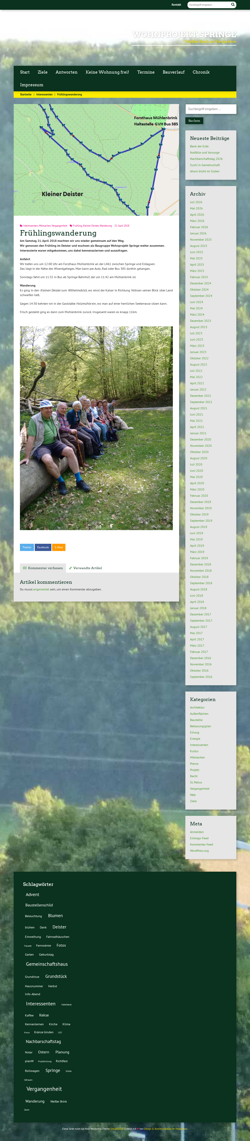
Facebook (43, 547)
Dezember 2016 (200, 658)
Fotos (61, 945)
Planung (62, 1051)
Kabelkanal (66, 1004)
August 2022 (198, 364)
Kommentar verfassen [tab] (45, 568)
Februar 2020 (199, 496)
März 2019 (197, 552)
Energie (195, 738)
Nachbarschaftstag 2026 (206, 159)
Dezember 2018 (200, 564)
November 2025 (201, 239)
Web (193, 795)
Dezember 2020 (200, 439)
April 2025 (197, 264)
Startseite (25, 94)
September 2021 (201, 402)
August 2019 (198, 527)
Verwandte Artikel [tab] (87, 568)
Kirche (53, 1024)
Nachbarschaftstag (43, 1041)
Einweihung (33, 937)
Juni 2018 (196, 595)
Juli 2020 (196, 464)
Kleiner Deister (91, 225)
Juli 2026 (196, 202)
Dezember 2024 (200, 283)
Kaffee (29, 1015)
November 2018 (201, 570)
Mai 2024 (196, 308)
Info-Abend (32, 994)
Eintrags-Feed (199, 838)
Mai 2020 (196, 477)
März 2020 (197, 489)
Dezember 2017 (200, 614)
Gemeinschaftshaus (47, 964)
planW (29, 1061)
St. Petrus (196, 782)
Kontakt (176, 4)
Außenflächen (199, 714)
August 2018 (198, 589)
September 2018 (201, 583)
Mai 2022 (196, 377)
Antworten (67, 72)
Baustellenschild (39, 904)
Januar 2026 (198, 233)
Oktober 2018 (199, 577)
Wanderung (106, 225)
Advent (32, 894)
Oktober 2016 (199, 670)
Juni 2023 (196, 339)
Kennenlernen (34, 1024)
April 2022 (197, 383)
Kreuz (27, 1032)
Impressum (31, 84)
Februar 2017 (199, 652)
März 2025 (197, 271)
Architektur (197, 707)
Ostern (43, 1051)
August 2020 (198, 458)
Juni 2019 (196, 533)
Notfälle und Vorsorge (205, 152)
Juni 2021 (196, 414)
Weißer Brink (58, 1101)
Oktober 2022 (199, 358)
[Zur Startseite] (32, 51)
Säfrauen (28, 1080)
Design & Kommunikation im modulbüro (165, 1128)
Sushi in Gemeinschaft (205, 165)
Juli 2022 (196, 371)
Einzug (194, 732)
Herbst (52, 986)
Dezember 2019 (200, 502)
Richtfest (62, 1061)
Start (25, 72)
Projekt (194, 770)
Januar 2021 (198, 433)
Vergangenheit (59, 225)
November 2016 (201, 664)
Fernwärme (43, 945)
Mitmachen (45, 225)
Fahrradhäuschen (57, 937)
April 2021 (197, 427)
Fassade (28, 945)
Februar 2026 (199, 227)
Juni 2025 (196, 252)
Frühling (77, 225)
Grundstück (56, 976)
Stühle (69, 1071)
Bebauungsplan (200, 726)
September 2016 (201, 677)
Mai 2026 (196, 208)
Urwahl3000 (116, 1128)
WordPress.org (199, 851)
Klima (66, 1024)
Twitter (26, 547)
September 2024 (201, 296)
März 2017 (197, 645)
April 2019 (197, 545)
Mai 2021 (196, 421)
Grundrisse (32, 977)
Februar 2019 (199, 558)
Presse (194, 763)
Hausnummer (34, 986)
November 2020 (201, 446)
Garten (29, 954)
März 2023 (197, 346)
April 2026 (197, 214)
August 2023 (198, 327)
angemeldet (41, 589)
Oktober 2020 (199, 452)
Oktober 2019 (199, 514)
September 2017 (201, 620)
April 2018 (197, 602)
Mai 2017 (196, 633)
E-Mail (59, 547)
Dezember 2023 (200, 321)
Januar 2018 (198, 608)
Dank (43, 927)
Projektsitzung (45, 1061)
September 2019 (201, 520)
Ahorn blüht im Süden (205, 171)
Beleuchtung (33, 916)
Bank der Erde (199, 146)
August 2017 (198, 627)
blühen (30, 927)
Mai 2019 (196, 539)
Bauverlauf (174, 72)
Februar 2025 (199, 277)
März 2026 (197, 221)
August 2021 (198, 408)
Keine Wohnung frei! (107, 72)
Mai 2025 (196, 258)
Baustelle (196, 720)
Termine (146, 72)
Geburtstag (46, 954)
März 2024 (197, 314)
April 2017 (197, 639)
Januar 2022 (198, 389)
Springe (53, 1070)
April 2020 (197, 483)
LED (60, 1032)
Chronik (201, 72)
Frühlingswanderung (58, 233)
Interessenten (44, 94)
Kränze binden (44, 1032)
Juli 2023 (196, 333)
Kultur (194, 751)
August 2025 (198, 246)
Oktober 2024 (199, 289)
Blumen (55, 915)
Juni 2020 (196, 471)
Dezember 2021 (200, 396)
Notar (28, 1052)
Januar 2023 (198, 352)
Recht (193, 776)
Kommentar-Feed (201, 844)
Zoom (26, 1109)
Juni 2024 (196, 302)
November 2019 (201, 508)
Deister (59, 927)
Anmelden (197, 832)
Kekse (44, 1015)
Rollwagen (32, 1071)
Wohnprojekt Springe (184, 34)
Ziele (43, 72)
